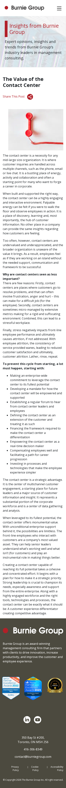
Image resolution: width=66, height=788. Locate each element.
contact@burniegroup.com (33, 757)
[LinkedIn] (27, 719)
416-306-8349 (33, 749)
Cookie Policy (34, 768)
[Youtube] (38, 719)
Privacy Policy (15, 768)
